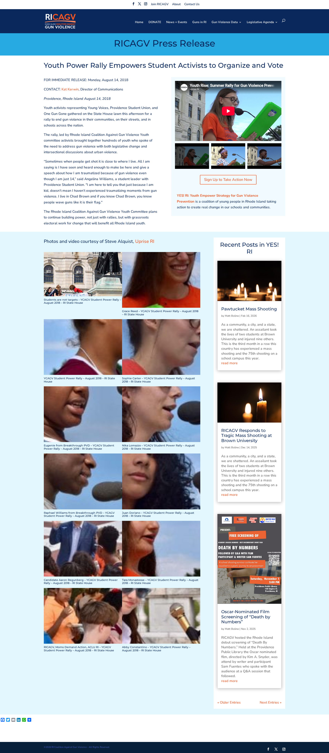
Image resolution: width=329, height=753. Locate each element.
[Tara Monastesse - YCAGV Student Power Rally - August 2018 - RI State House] (161, 576)
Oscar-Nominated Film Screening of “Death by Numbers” (245, 616)
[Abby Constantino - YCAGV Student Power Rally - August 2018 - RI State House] (161, 643)
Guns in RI (199, 22)
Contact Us (192, 4)
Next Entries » (270, 702)
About (176, 4)
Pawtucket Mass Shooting (249, 309)
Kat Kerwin (70, 89)
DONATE (155, 22)
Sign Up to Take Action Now (228, 179)
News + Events (176, 22)
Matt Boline (232, 316)
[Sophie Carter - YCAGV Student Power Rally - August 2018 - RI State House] (161, 375)
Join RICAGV (159, 4)
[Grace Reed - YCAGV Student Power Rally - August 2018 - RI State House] (161, 307)
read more (229, 363)
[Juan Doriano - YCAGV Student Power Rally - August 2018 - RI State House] (161, 509)
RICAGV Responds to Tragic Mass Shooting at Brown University (246, 435)
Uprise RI (144, 241)
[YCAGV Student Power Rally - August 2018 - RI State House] (83, 375)
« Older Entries (229, 702)
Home (139, 22)
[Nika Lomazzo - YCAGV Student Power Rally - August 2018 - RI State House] (161, 442)
